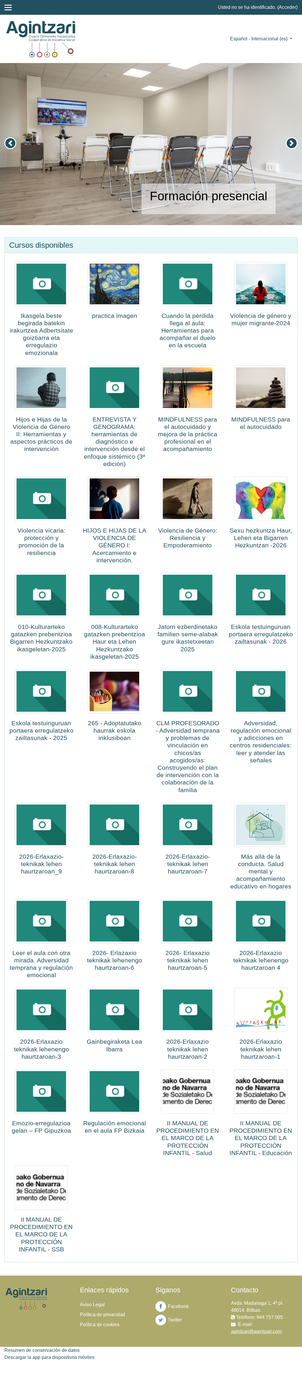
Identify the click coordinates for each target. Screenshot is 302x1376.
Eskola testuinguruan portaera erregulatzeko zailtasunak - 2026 (261, 634)
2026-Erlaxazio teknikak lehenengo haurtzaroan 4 (260, 960)
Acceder (287, 7)
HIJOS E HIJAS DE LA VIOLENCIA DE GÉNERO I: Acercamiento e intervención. (114, 545)
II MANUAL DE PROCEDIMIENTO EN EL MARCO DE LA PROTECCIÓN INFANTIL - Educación (260, 1138)
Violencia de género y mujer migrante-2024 (260, 319)
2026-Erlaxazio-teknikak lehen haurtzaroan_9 (41, 864)
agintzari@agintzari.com (256, 1331)
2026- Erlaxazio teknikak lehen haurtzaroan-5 (187, 960)
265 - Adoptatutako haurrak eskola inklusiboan (114, 730)
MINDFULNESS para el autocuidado (260, 423)
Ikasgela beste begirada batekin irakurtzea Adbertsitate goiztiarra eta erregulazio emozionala (41, 334)
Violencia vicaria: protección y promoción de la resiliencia (41, 541)
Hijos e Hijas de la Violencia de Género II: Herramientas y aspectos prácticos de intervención (41, 434)
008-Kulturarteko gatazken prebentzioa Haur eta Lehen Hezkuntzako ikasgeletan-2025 (114, 641)
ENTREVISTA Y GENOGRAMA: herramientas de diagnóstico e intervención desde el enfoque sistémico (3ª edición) (114, 441)
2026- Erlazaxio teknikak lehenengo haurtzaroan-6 (114, 960)
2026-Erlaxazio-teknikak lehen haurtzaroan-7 (187, 864)
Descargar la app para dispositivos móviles (49, 1357)
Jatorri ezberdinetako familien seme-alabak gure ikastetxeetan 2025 (187, 638)
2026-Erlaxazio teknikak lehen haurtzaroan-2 (187, 1049)
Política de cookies (99, 1324)
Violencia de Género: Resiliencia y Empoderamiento (187, 538)
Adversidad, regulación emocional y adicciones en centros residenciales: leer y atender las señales (261, 742)
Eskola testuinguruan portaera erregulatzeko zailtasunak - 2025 (41, 730)
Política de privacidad (102, 1314)
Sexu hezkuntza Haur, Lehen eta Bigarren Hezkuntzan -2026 (261, 538)
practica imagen (114, 315)
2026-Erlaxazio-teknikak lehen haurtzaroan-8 (114, 864)
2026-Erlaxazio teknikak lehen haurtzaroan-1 (260, 1049)
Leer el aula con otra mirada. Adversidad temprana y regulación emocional (41, 964)
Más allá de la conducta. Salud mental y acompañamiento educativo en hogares (260, 871)
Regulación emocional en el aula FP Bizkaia (114, 1127)
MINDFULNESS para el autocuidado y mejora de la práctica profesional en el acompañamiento (187, 434)
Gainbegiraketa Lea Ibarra (114, 1045)
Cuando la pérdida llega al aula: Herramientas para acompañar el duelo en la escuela (188, 330)
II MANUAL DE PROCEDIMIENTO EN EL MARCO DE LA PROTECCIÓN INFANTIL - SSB (41, 1234)
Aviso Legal (92, 1304)
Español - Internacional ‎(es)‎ (259, 38)
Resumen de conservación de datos (42, 1350)
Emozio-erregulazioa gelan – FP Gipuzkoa (41, 1127)
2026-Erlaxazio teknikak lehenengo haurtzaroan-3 (41, 1049)
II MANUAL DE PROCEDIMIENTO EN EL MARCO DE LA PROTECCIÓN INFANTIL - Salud (187, 1138)
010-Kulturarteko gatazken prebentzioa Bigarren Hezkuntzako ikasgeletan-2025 (41, 638)
